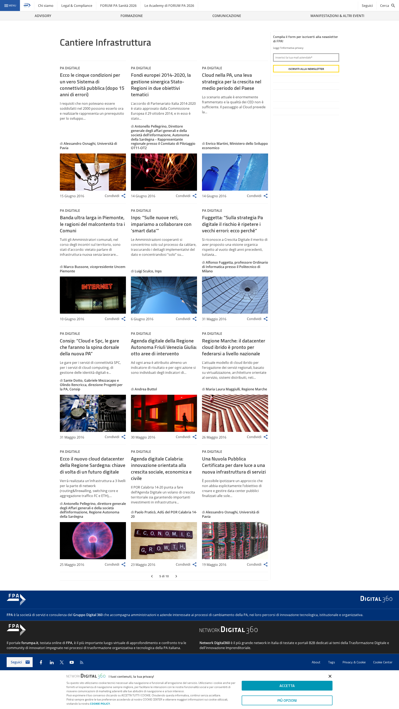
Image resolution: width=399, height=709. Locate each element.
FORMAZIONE (132, 15)
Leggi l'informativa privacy (288, 48)
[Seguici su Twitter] (61, 662)
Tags (332, 662)
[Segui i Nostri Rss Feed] (81, 662)
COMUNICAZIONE (226, 15)
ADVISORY (43, 15)
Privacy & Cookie (354, 662)
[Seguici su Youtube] (71, 662)
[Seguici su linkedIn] (51, 662)
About (316, 662)
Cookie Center (382, 662)
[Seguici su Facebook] (40, 662)
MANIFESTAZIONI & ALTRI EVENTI (337, 15)
